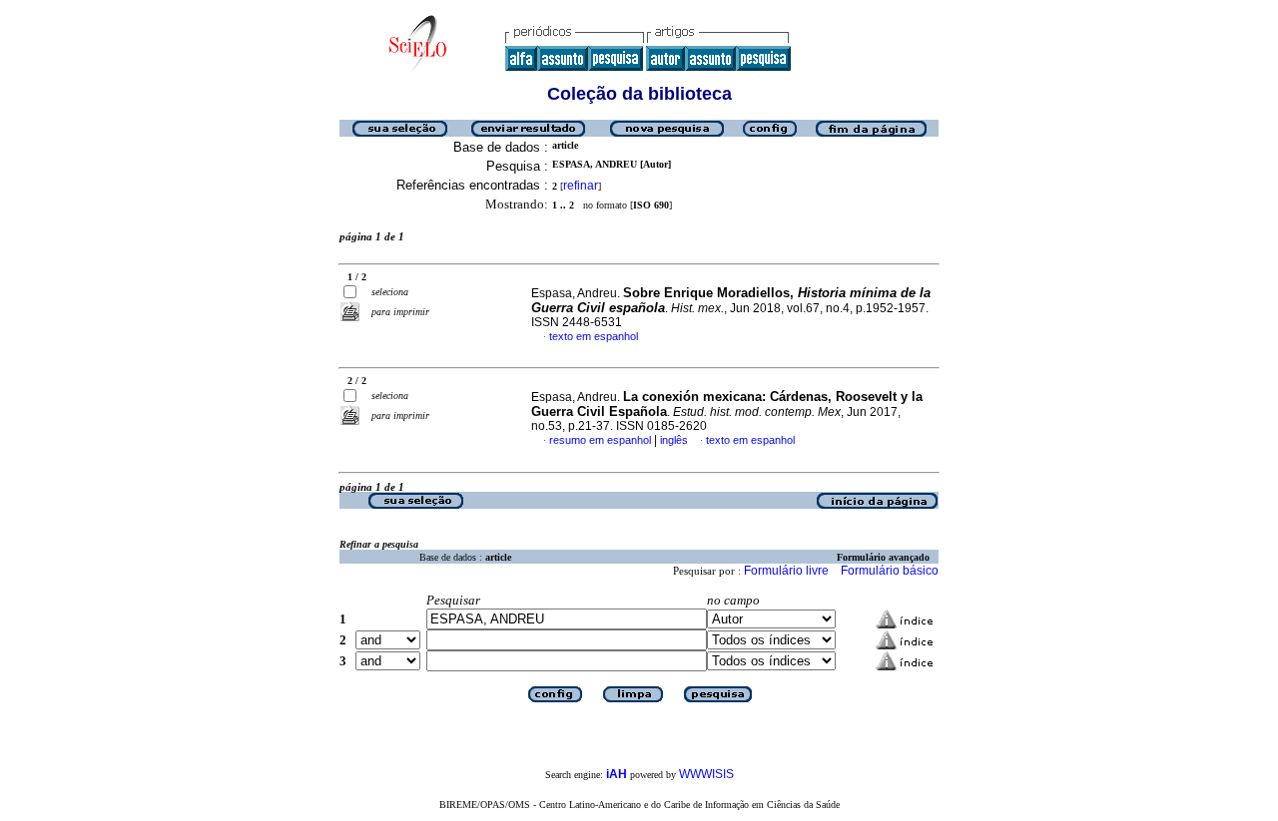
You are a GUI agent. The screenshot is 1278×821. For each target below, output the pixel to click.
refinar (580, 186)
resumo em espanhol (600, 440)
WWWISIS (706, 774)
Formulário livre (786, 571)
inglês (674, 440)
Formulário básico (890, 571)
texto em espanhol (593, 336)
